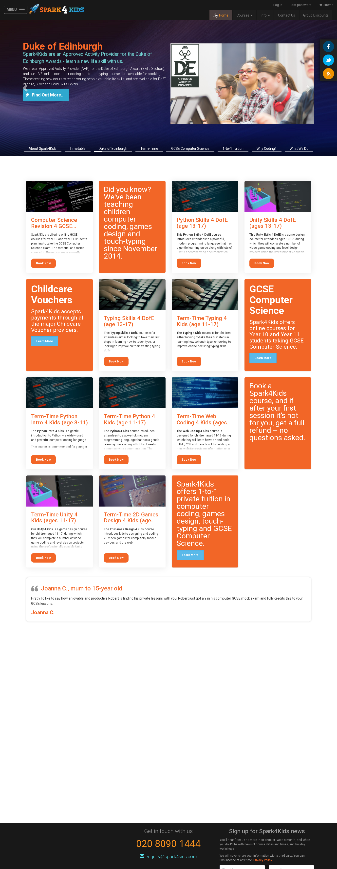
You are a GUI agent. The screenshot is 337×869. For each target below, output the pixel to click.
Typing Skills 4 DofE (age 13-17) (129, 321)
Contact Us (286, 15)
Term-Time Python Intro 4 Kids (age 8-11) (59, 419)
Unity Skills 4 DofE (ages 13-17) (272, 223)
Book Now (43, 263)
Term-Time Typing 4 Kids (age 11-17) (202, 321)
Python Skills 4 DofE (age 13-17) (202, 223)
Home (223, 15)
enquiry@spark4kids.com (171, 856)
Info (264, 15)
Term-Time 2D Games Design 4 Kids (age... (131, 517)
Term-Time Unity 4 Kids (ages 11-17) (54, 517)
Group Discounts (316, 15)
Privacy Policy (262, 860)
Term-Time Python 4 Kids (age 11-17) (129, 419)
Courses (243, 15)
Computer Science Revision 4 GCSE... (54, 223)
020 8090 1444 (168, 843)
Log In (277, 5)
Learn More (44, 341)
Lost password (301, 5)
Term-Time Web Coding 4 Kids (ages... (204, 419)
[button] (25, 88)
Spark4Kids (55, 10)
